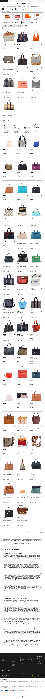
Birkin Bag (6, 570)
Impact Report (39, 661)
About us (38, 658)
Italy (20, 692)
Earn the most (36, 127)
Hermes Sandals (36, 542)
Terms (18, 673)
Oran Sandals (29, 543)
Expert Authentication (17, 128)
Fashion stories (39, 665)
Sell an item (22, 662)
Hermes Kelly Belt (37, 539)
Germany (15, 692)
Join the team (39, 663)
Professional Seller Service (22, 664)
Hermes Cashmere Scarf (6, 540)
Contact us (30, 659)
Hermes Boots (28, 542)
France (2, 692)
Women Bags (13, 6)
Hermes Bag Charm (38, 540)
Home (3, 6)
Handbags (19, 6)
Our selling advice (22, 660)
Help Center (30, 657)
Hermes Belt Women (27, 539)
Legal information (13, 673)
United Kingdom (6, 692)
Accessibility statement (6, 673)
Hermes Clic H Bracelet (18, 542)
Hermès (7, 6)
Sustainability (39, 660)
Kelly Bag (5, 581)
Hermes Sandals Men (16, 539)
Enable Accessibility (4, 1)
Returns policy (13, 665)
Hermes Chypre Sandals (19, 543)
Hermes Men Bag (6, 539)
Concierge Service (3, 660)
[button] (43, 3)
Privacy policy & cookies (24, 673)
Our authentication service (14, 661)
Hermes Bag (24, 540)
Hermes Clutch (17, 540)
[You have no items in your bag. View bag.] (43, 3)
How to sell (22, 657)
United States (11, 692)
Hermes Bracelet (8, 542)
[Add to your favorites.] (14, 45)
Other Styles (6, 590)
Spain (18, 692)
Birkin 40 (30, 540)
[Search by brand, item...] (2, 3)
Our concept (4, 657)
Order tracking (13, 658)
